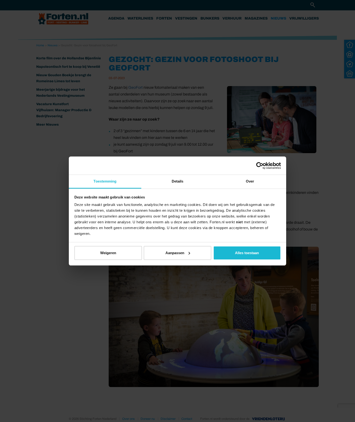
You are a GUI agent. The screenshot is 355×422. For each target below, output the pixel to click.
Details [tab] (178, 181)
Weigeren (108, 253)
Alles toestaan (247, 253)
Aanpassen (174, 253)
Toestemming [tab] (104, 181)
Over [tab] (250, 181)
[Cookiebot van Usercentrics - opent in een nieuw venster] (260, 165)
